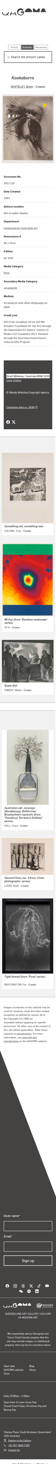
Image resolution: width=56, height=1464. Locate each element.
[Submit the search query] (6, 57)
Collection (24, 23)
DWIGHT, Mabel (13, 690)
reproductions (24, 1033)
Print (6, 272)
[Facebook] (8, 422)
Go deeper (44, 35)
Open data (9, 1365)
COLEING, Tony (12, 530)
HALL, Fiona (11, 825)
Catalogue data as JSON (20, 407)
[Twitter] (14, 422)
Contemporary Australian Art (20, 228)
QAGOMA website (13, 1369)
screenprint (10, 287)
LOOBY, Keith (11, 885)
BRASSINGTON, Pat (15, 984)
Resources (41, 47)
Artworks (11, 35)
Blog (31, 1365)
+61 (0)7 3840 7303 (19, 1445)
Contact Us (14, 1449)
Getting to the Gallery (19, 1440)
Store (6, 1373)
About (32, 1369)
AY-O (7, 627)
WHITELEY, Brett (22, 86)
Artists (27, 35)
